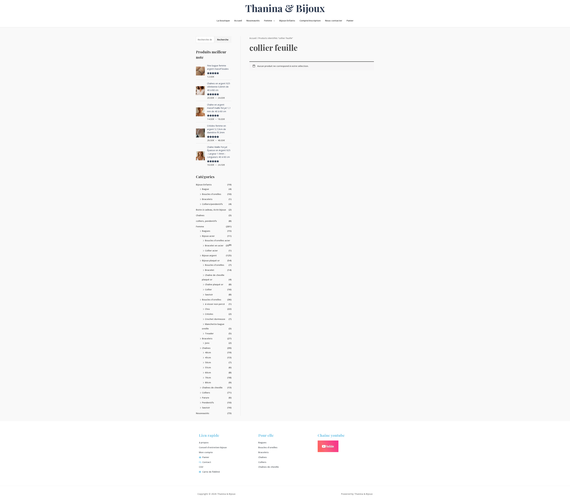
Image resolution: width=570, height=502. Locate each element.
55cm (208, 367)
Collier (208, 289)
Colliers (206, 392)
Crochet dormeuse (215, 318)
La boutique (223, 20)
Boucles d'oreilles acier (217, 240)
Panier (350, 20)
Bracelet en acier (214, 245)
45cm (208, 357)
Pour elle (266, 435)
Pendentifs (208, 402)
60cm (208, 372)
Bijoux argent (209, 255)
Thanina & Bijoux (285, 8)
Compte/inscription (310, 20)
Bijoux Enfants (287, 20)
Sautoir (209, 294)
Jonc (207, 342)
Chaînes (200, 215)
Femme (268, 20)
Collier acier (211, 250)
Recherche (222, 39)
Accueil (238, 20)
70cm (208, 377)
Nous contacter (333, 20)
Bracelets (207, 199)
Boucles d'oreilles (211, 194)
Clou (207, 308)
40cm (208, 352)
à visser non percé (215, 303)
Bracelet (209, 269)
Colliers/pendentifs (212, 203)
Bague (205, 188)
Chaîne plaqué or (214, 284)
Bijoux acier (208, 235)
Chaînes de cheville (212, 387)
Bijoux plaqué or (211, 260)
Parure (205, 397)
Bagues (206, 230)
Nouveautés (253, 20)
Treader (209, 333)
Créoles (209, 313)
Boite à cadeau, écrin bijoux (211, 209)
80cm (208, 382)
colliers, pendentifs (206, 220)
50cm (208, 362)
